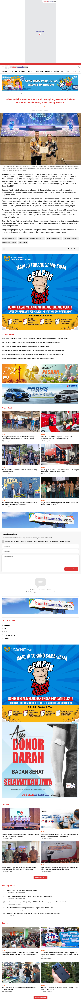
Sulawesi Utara (9, 635)
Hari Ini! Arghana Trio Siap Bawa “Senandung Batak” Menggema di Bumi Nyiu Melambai (32, 354)
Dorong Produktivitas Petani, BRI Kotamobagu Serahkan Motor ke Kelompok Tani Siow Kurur (35, 338)
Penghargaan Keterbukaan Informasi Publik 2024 (9, 242)
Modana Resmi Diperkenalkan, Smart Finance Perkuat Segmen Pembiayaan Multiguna (20, 835)
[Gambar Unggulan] (40, 164)
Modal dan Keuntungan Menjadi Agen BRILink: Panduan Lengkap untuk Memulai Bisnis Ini (37, 902)
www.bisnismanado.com (10, 94)
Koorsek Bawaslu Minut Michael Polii (71, 238)
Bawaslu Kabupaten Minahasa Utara (9, 238)
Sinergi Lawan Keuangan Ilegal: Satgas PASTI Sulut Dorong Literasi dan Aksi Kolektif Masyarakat (19, 868)
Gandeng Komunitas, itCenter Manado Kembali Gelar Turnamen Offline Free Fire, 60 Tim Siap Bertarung (20, 953)
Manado (7, 625)
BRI (5, 628)
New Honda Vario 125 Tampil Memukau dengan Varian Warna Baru (30, 908)
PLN (5, 632)
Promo (6, 638)
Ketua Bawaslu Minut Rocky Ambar (54, 238)
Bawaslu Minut (23, 238)
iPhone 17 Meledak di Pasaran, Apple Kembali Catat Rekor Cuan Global (59, 988)
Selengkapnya (39, 877)
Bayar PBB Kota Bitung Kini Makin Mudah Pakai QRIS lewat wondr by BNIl (28, 358)
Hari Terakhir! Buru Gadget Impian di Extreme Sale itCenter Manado (19, 988)
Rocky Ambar (23, 242)
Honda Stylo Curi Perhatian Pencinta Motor (22, 890)
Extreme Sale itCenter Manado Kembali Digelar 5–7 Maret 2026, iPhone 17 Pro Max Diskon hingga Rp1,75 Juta (60, 954)
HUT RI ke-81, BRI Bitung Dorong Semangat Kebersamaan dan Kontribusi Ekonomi (31, 342)
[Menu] (2, 67)
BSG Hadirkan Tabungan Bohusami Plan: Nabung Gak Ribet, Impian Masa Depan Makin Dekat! (59, 868)
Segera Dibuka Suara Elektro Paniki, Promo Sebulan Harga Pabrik (29, 896)
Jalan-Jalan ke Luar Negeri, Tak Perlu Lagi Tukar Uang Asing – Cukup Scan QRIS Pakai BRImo (59, 835)
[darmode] (78, 67)
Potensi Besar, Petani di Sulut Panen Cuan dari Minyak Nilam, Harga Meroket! (33, 913)
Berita (23, 94)
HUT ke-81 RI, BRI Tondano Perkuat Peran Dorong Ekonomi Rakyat (25, 346)
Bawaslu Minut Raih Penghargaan (37, 238)
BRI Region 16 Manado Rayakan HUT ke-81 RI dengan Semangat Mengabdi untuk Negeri (33, 350)
